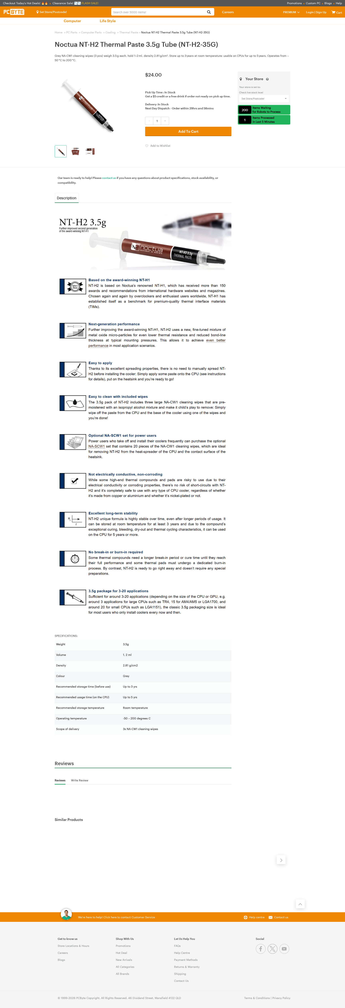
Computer (72, 21)
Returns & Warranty (186, 966)
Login (310, 12)
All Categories (125, 966)
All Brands (122, 973)
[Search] (209, 12)
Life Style (108, 21)
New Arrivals (124, 959)
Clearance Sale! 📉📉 (67, 3)
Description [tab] (66, 197)
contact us (109, 177)
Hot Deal (121, 952)
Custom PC (313, 3)
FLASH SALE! (90, 3)
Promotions (294, 3)
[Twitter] (273, 952)
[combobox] (162, 12)
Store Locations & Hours (73, 945)
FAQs (177, 945)
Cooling (110, 32)
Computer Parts (91, 32)
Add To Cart (188, 131)
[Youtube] (284, 952)
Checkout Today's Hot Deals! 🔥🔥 (26, 3)
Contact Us (181, 980)
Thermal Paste (128, 32)
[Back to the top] (300, 903)
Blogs (328, 3)
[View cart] (333, 12)
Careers (228, 12)
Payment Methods (186, 959)
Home (58, 32)
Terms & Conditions (257, 998)
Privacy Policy (281, 998)
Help (339, 3)
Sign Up (320, 12)
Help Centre (182, 952)
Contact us (281, 917)
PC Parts (71, 32)
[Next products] (281, 859)
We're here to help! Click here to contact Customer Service (116, 917)
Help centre (257, 917)
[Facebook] (262, 952)
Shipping (180, 973)
